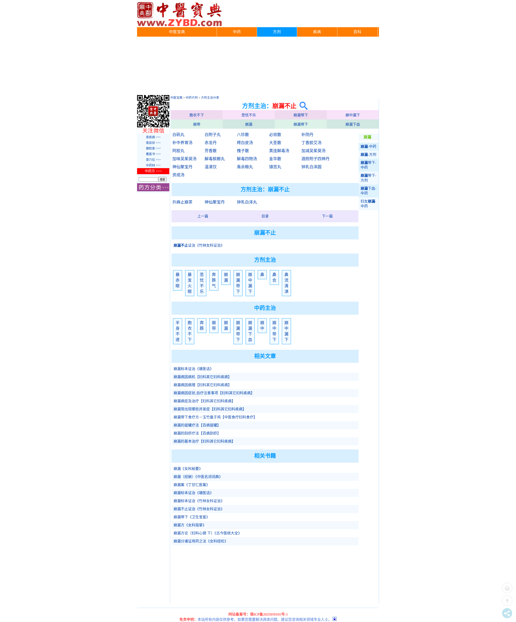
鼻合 (274, 277)
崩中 (262, 326)
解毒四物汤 (247, 159)
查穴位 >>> (153, 159)
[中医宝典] (179, 25)
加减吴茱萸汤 (313, 151)
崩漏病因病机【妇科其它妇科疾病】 (203, 377)
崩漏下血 (352, 124)
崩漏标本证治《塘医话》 (193, 369)
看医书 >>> (153, 154)
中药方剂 (192, 97)
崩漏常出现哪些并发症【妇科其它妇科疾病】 (210, 409)
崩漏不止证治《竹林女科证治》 (199, 509)
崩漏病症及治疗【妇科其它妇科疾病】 (204, 401)
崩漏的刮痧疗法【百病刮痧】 (197, 433)
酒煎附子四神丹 (315, 159)
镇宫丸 (275, 167)
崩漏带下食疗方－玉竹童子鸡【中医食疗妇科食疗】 (215, 417)
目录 (265, 216)
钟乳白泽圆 (311, 167)
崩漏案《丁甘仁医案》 (192, 485)
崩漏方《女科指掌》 (190, 525)
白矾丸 (178, 134)
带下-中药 (368, 165)
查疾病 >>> (153, 137)
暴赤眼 (178, 280)
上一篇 (202, 216)
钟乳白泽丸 (247, 202)
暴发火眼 (190, 283)
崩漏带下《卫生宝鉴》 (192, 517)
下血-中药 (368, 190)
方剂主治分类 (210, 97)
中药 (237, 32)
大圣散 (275, 143)
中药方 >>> (153, 171)
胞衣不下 (196, 115)
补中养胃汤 (182, 143)
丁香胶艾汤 (311, 143)
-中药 (368, 147)
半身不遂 (178, 331)
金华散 (275, 159)
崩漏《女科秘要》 (188, 469)
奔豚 (202, 326)
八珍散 (243, 134)
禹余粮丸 (245, 167)
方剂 (277, 32)
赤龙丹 (211, 143)
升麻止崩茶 (182, 202)
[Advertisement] (258, 67)
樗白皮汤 (245, 143)
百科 (357, 32)
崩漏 (248, 124)
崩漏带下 (300, 115)
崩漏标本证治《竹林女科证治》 (199, 501)
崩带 (196, 124)
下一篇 (327, 216)
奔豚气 (214, 280)
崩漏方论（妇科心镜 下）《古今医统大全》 (208, 533)
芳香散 (211, 151)
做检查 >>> (153, 148)
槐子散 (243, 151)
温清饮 (211, 167)
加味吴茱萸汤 (184, 159)
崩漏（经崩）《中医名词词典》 (198, 477)
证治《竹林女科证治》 (199, 245)
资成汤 (178, 175)
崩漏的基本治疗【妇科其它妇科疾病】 (204, 441)
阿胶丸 (178, 151)
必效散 (275, 134)
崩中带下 (274, 331)
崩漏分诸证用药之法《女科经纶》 (201, 541)
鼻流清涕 (286, 283)
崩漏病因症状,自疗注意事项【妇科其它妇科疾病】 (214, 393)
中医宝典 (177, 32)
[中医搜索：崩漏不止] (302, 105)
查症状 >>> (153, 142)
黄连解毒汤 (279, 151)
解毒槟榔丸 (215, 159)
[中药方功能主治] (153, 190)
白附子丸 (213, 134)
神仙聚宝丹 (182, 167)
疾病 (317, 32)
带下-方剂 (368, 178)
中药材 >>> (153, 165)
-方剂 (368, 155)
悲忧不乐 (248, 115)
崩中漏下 (352, 115)
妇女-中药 (368, 203)
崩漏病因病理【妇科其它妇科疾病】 (203, 385)
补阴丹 (307, 134)
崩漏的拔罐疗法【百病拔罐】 (197, 425)
